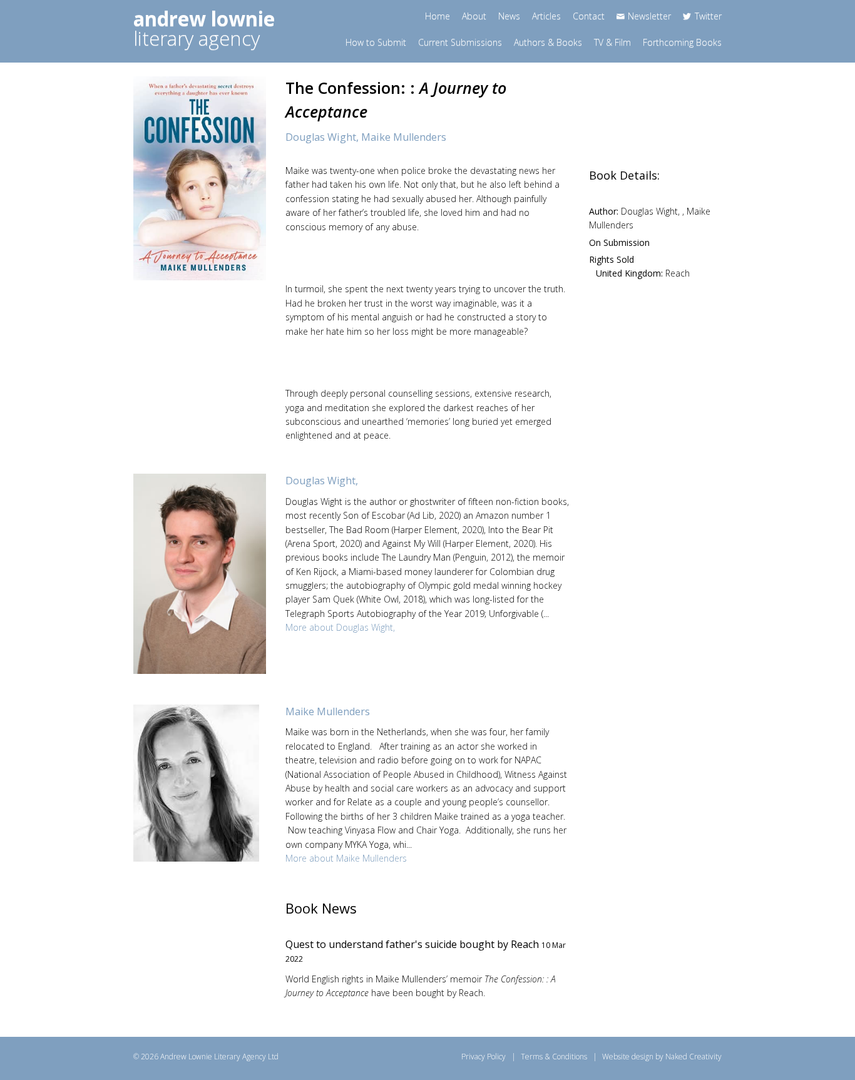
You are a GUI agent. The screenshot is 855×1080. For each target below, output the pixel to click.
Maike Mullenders (403, 137)
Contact (589, 16)
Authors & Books (548, 42)
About (474, 16)
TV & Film (612, 42)
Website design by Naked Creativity (662, 1056)
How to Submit (376, 42)
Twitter (708, 16)
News (509, 16)
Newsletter (649, 16)
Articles (546, 16)
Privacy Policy (483, 1056)
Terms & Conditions (554, 1056)
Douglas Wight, (323, 137)
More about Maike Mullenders (346, 858)
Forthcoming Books (682, 42)
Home (437, 16)
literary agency (204, 28)
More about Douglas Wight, (340, 627)
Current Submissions (460, 42)
